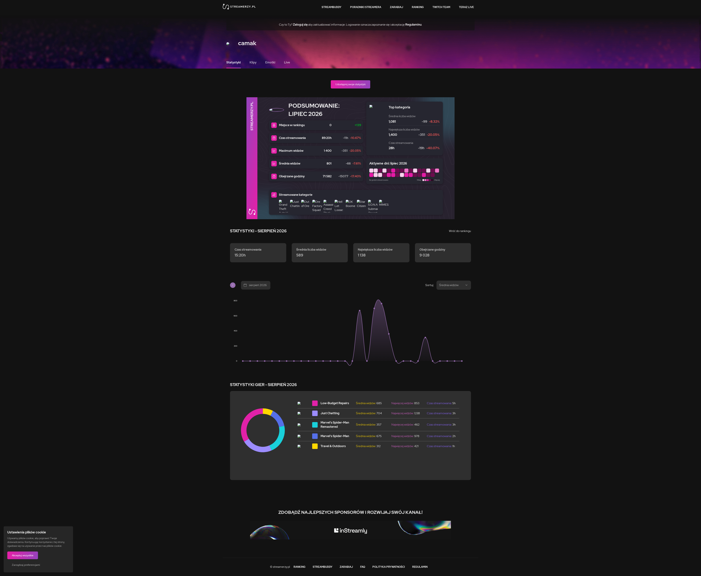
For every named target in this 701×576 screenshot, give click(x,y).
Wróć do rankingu (460, 231)
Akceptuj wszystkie (22, 555)
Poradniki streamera (365, 7)
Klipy (253, 62)
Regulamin (420, 567)
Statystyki (233, 62)
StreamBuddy (331, 7)
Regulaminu (413, 25)
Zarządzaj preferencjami (26, 564)
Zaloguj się (300, 25)
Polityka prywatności (388, 567)
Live (287, 62)
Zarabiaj (396, 7)
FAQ (362, 567)
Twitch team (441, 7)
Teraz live (466, 7)
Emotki (270, 62)
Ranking (418, 7)
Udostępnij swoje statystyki (350, 84)
